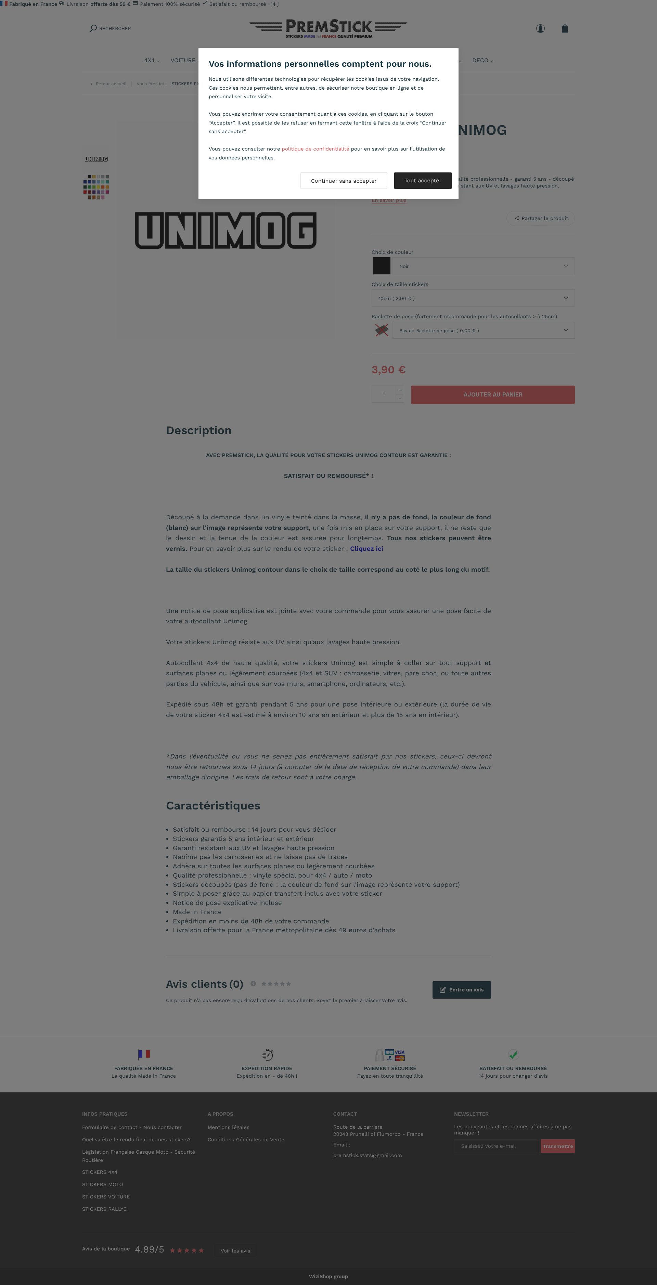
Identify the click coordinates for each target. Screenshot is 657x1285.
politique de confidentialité (315, 149)
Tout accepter (422, 180)
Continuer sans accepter (344, 181)
